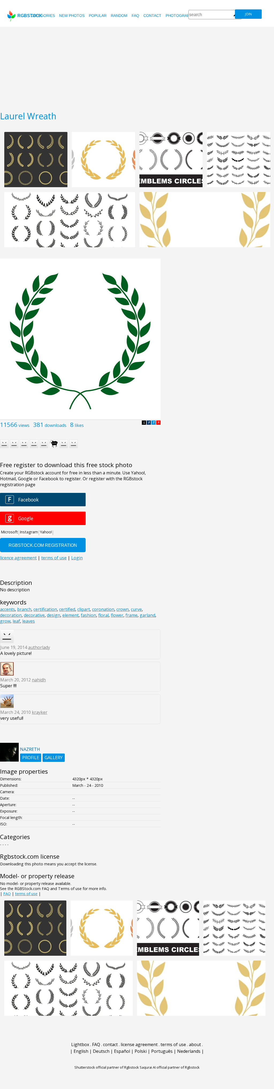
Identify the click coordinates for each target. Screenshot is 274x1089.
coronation (103, 609)
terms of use (26, 893)
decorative (34, 615)
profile (30, 758)
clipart (83, 609)
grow (5, 621)
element (70, 615)
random (119, 15)
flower (117, 615)
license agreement (139, 1044)
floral (103, 615)
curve (136, 609)
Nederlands (188, 1051)
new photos (72, 15)
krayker (39, 712)
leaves (28, 621)
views (23, 425)
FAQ (135, 15)
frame (131, 615)
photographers (183, 15)
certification (45, 609)
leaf (16, 621)
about (195, 1044)
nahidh (39, 680)
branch (24, 609)
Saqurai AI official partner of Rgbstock (170, 1067)
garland (147, 615)
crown (122, 609)
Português (162, 1051)
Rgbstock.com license (29, 856)
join (248, 14)
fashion (88, 615)
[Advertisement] (137, 67)
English (81, 1051)
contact (152, 15)
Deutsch (101, 1051)
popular (97, 15)
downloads (55, 425)
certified (67, 609)
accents (7, 609)
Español (122, 1051)
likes (79, 425)
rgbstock (29, 15)
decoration (11, 615)
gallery (54, 758)
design (53, 615)
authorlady (39, 647)
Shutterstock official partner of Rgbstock (106, 1067)
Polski (141, 1051)
